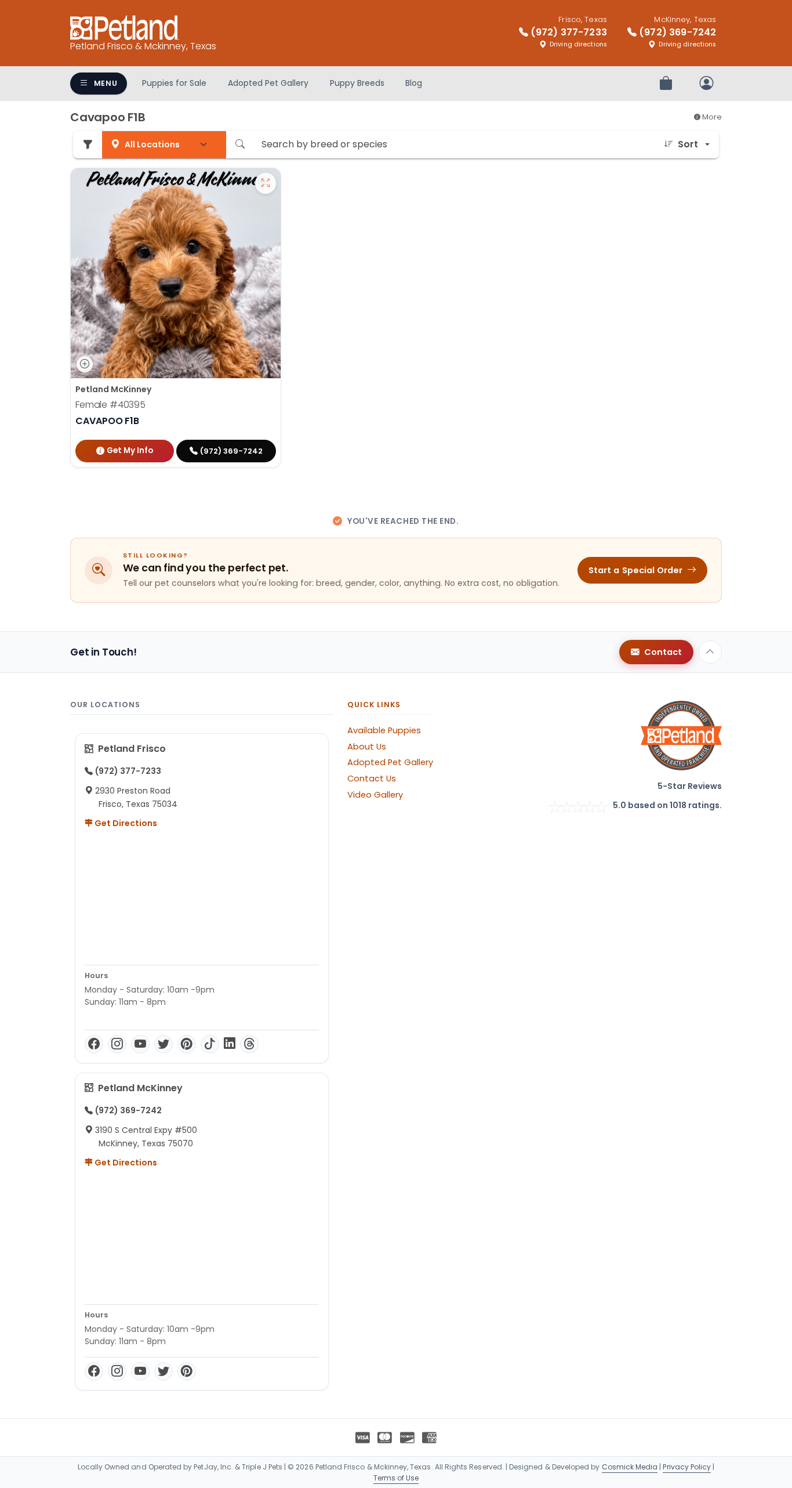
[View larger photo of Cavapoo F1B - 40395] (265, 183)
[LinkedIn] (229, 1044)
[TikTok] (210, 1044)
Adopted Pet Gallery (268, 83)
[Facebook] (94, 1044)
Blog (413, 83)
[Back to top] (710, 652)
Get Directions (125, 823)
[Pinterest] (186, 1044)
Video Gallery (375, 795)
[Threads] (249, 1044)
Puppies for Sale (174, 83)
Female (110, 404)
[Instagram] (117, 1044)
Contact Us (371, 778)
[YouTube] (140, 1044)
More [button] (711, 116)
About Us (366, 746)
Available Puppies (384, 730)
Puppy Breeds (357, 83)
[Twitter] (163, 1044)
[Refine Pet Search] (87, 144)
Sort (688, 144)
